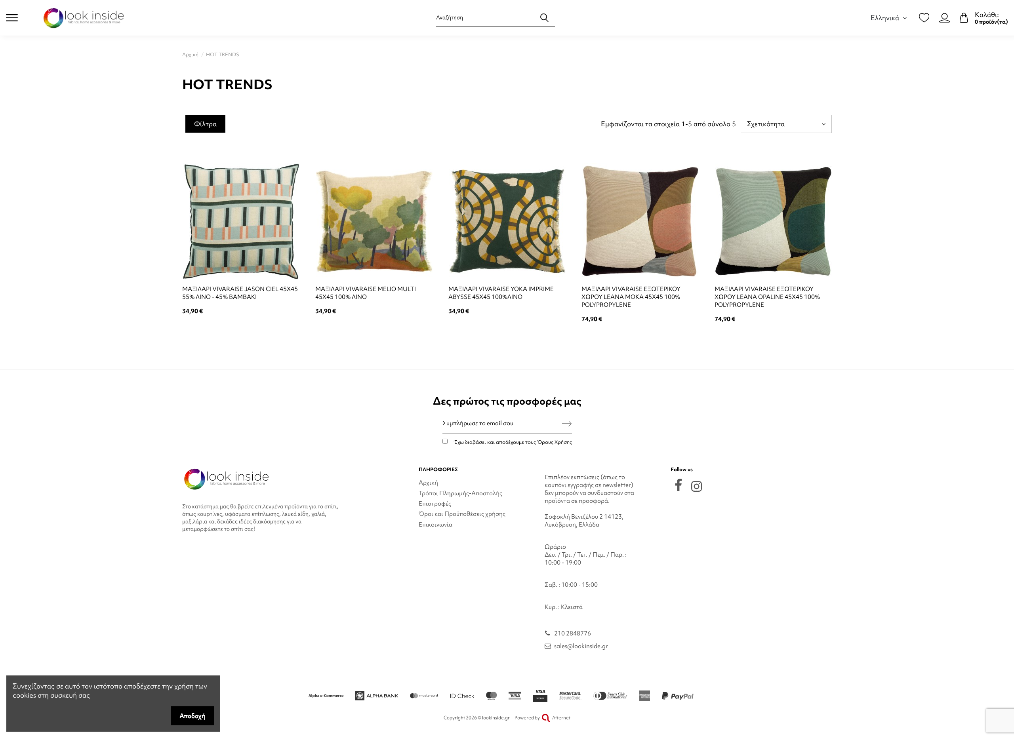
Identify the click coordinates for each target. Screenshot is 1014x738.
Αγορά (241, 332)
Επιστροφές (435, 504)
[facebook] (678, 485)
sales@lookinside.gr (581, 646)
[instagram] (696, 486)
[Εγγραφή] (567, 423)
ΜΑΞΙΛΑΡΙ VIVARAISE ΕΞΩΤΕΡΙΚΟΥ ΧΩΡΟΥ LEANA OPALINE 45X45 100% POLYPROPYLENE (767, 297)
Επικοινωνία (435, 525)
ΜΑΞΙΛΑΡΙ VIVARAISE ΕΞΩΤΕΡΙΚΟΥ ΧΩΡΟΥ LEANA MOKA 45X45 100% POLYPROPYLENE (630, 297)
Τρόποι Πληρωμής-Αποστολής (460, 493)
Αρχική (428, 483)
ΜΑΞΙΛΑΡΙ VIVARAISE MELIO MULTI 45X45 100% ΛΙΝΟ (365, 293)
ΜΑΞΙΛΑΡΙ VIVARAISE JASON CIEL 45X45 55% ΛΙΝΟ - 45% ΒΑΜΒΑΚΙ (240, 293)
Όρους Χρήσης (554, 442)
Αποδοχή (192, 715)
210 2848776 (572, 633)
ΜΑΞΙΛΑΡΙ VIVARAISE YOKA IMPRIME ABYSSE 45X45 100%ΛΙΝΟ (501, 293)
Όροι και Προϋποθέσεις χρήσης (462, 514)
